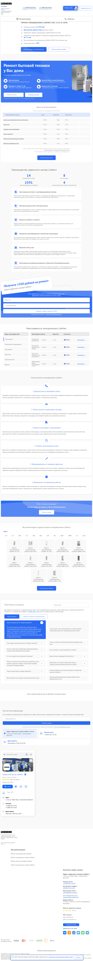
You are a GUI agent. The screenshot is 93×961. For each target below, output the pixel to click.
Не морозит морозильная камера (36, 347)
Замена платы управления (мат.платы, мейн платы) (15, 120)
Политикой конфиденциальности (62, 727)
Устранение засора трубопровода (11, 129)
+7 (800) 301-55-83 (30, 7)
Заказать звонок (46, 512)
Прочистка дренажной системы (11, 143)
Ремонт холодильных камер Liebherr (23, 857)
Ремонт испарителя (8, 134)
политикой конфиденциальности (54, 314)
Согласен (78, 957)
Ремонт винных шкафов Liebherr (21, 861)
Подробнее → (81, 340)
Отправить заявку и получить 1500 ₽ (46, 311)
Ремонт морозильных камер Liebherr (23, 865)
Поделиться (64, 932)
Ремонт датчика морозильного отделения (13, 138)
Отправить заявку (33, 95)
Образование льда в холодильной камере (36, 364)
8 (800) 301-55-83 (69, 888)
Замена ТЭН (6, 124)
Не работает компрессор (35, 339)
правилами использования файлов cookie (61, 957)
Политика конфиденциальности (46, 950)
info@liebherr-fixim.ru (70, 892)
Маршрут (9, 786)
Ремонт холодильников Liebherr (21, 854)
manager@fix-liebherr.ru (71, 897)
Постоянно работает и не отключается (36, 355)
